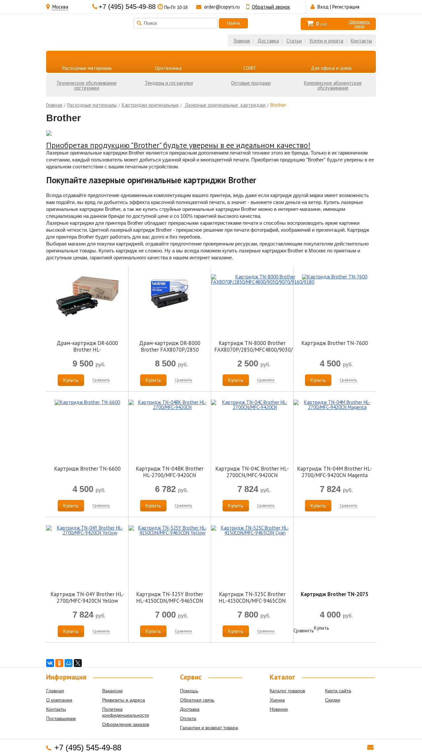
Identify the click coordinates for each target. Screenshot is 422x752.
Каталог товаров (287, 690)
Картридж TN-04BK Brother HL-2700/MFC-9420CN (169, 472)
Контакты (361, 41)
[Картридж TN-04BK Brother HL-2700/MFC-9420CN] (170, 407)
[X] (78, 663)
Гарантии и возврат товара (209, 727)
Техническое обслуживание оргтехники (86, 85)
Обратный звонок (271, 7)
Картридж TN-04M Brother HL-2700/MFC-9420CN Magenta (334, 472)
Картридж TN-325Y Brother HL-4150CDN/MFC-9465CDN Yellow (169, 601)
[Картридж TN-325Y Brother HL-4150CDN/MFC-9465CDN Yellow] (170, 533)
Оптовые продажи (251, 83)
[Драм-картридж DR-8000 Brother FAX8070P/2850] (169, 310)
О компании (59, 700)
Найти (233, 23)
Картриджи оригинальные (150, 105)
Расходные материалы (87, 68)
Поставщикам (61, 718)
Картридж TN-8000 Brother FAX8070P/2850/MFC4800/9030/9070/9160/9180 (273, 346)
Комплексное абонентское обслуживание (333, 85)
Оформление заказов (125, 724)
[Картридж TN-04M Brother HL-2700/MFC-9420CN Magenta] (334, 407)
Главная (242, 41)
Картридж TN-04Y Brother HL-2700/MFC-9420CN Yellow (87, 597)
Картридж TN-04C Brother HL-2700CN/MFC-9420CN (252, 472)
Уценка (277, 700)
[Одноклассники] (59, 663)
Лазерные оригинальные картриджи (224, 105)
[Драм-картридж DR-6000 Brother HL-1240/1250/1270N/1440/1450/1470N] (87, 316)
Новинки (279, 709)
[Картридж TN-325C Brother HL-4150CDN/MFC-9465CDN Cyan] (252, 533)
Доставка (268, 41)
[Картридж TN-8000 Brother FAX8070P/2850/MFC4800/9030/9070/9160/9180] (262, 282)
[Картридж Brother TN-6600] (87, 402)
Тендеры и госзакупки (169, 83)
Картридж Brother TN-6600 (87, 468)
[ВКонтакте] (50, 663)
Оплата (188, 718)
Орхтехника (168, 68)
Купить (70, 380)
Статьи (294, 41)
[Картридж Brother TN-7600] (334, 277)
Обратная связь (197, 700)
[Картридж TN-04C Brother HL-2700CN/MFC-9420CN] (252, 407)
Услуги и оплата (326, 41)
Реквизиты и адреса (123, 700)
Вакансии (112, 690)
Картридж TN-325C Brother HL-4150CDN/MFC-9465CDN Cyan (252, 601)
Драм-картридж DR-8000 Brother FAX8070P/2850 (169, 346)
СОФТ (249, 68)
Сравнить (101, 379)
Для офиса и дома (331, 68)
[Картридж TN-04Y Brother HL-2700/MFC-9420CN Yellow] (87, 533)
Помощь (189, 690)
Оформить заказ (359, 24)
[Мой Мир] (69, 663)
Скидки (332, 700)
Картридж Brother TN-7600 (334, 343)
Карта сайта (338, 690)
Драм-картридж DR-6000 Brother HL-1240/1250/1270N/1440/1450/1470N (93, 349)
